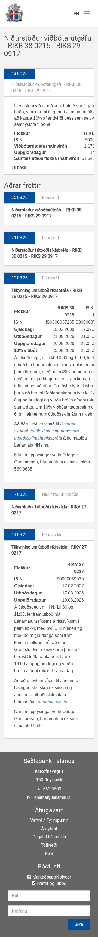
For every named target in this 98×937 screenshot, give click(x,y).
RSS (49, 853)
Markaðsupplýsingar (51, 877)
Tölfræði (49, 845)
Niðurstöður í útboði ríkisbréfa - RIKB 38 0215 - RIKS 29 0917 (46, 253)
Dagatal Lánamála (49, 837)
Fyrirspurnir (57, 820)
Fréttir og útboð (51, 883)
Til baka (18, 167)
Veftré (36, 820)
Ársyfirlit (49, 828)
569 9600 (52, 789)
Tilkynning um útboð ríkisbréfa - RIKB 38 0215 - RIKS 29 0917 (46, 293)
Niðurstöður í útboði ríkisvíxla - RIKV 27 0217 (48, 510)
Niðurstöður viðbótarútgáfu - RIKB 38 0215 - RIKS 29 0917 (46, 213)
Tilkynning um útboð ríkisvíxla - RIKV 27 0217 (49, 550)
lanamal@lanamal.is (52, 797)
